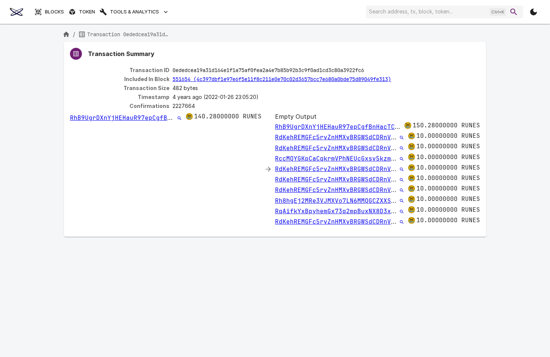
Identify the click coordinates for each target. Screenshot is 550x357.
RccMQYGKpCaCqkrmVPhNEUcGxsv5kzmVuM (338, 158)
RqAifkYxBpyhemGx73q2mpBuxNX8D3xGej (338, 211)
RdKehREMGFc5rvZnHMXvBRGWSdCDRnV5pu (338, 137)
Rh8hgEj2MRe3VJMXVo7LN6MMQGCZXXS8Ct (338, 201)
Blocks (54, 12)
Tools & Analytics (134, 12)
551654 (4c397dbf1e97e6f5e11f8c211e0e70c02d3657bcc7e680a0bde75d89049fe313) (281, 79)
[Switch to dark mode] (533, 11)
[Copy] (369, 70)
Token (87, 12)
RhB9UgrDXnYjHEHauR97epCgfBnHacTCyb (133, 118)
